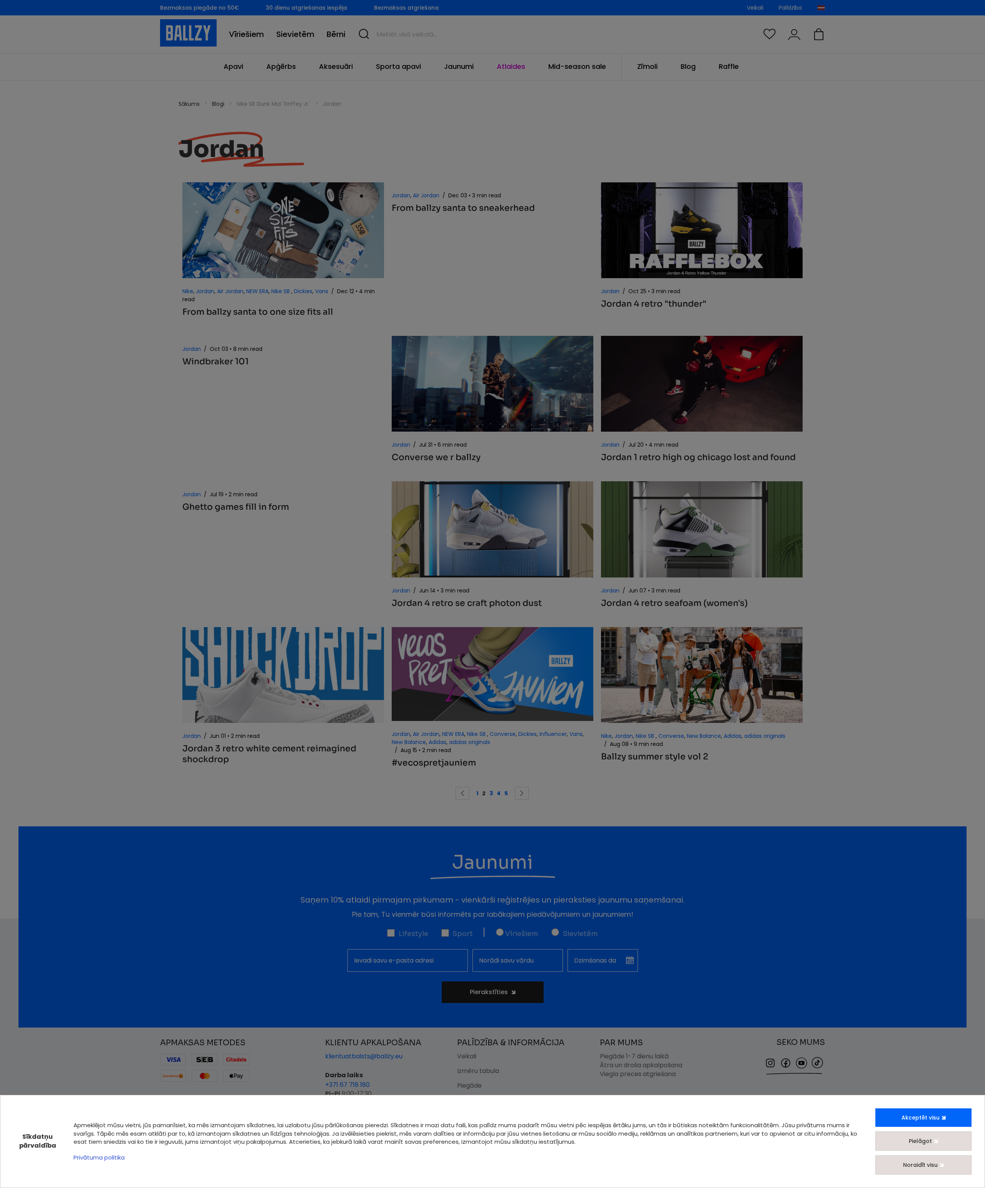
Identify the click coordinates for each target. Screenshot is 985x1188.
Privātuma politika (99, 1157)
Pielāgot (920, 1141)
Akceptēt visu (921, 1117)
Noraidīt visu (920, 1165)
